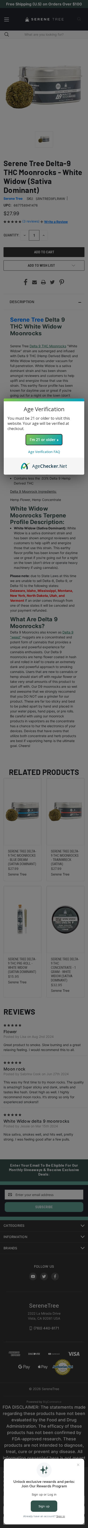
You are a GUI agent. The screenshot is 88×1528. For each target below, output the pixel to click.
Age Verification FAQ (44, 451)
